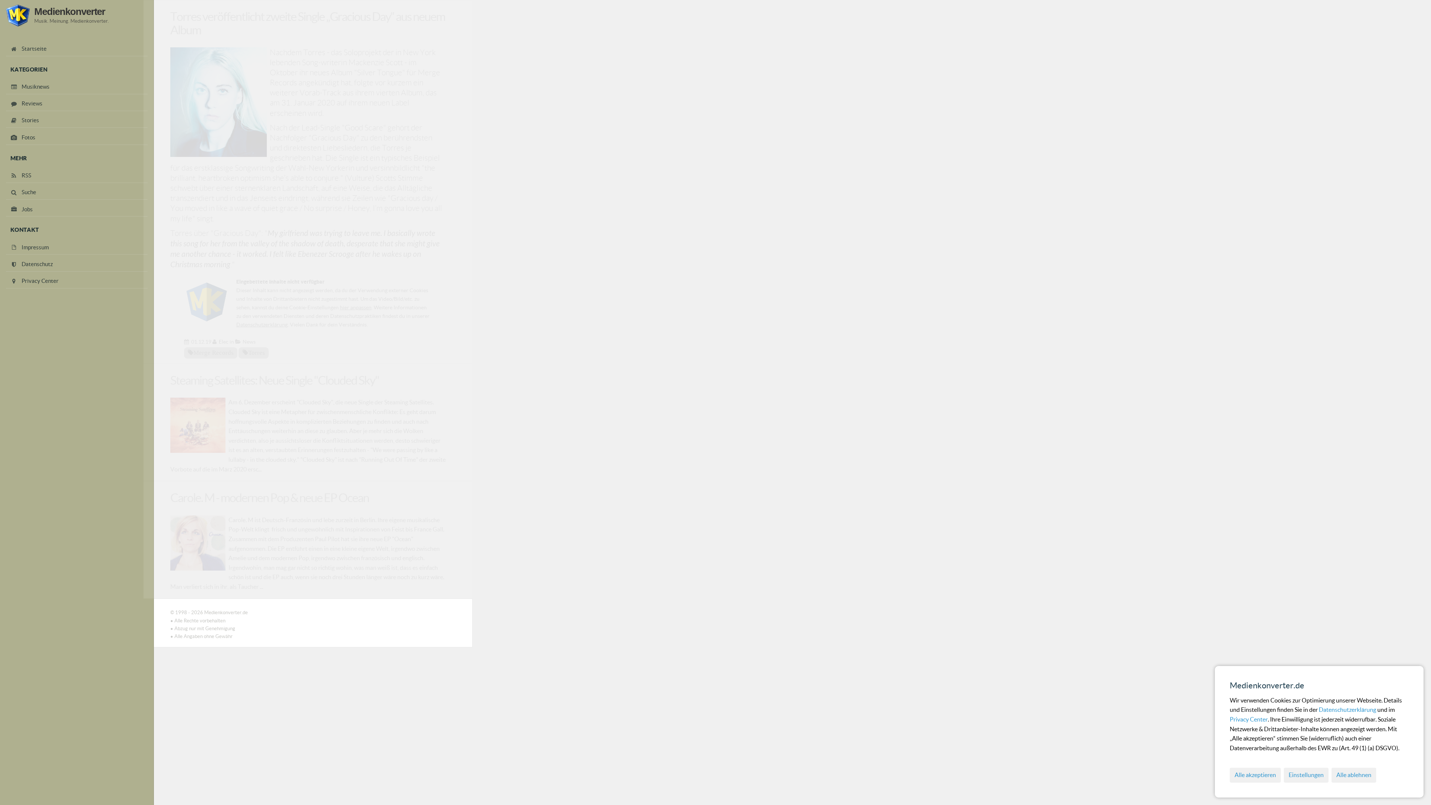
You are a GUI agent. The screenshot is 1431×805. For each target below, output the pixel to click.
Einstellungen (1306, 774)
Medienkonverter (69, 11)
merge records (213, 352)
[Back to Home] (18, 15)
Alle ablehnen (1353, 774)
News (249, 342)
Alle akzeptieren (1255, 774)
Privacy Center (1249, 719)
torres (256, 352)
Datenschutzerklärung (1348, 709)
